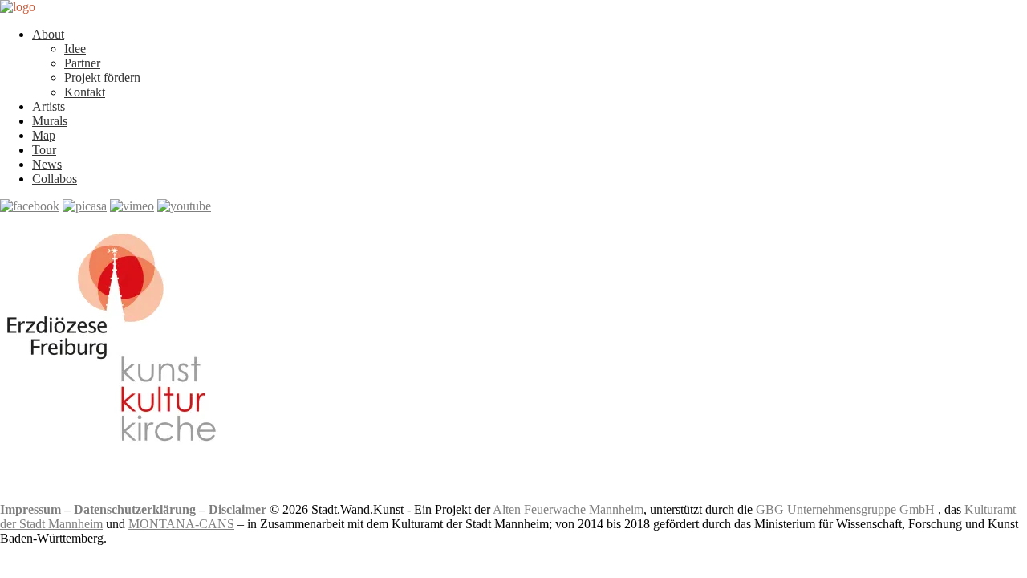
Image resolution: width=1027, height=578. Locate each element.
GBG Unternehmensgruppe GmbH (847, 509)
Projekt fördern (102, 77)
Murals (49, 121)
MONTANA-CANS (181, 524)
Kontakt (84, 92)
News (47, 164)
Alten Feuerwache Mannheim (566, 509)
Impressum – (37, 509)
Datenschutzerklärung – (141, 509)
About (48, 34)
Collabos (54, 178)
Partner (82, 63)
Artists (48, 106)
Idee (75, 48)
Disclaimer (239, 509)
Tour (44, 150)
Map (43, 135)
